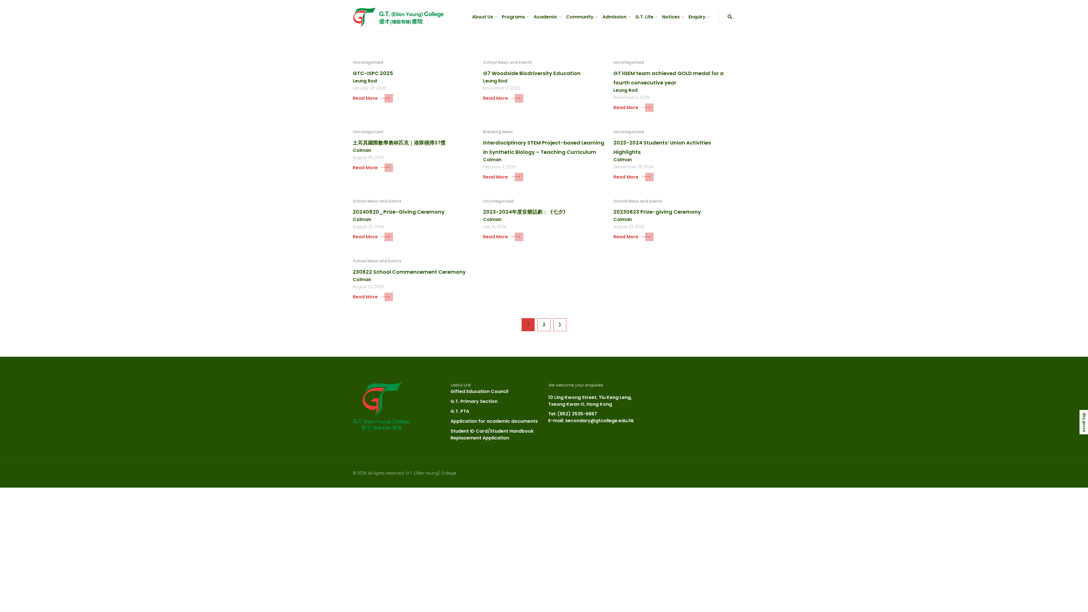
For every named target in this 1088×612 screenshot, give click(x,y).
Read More (365, 98)
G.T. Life (644, 17)
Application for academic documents (494, 421)
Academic (545, 17)
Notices (671, 17)
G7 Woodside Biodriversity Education (532, 73)
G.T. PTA (459, 411)
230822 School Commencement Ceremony (409, 271)
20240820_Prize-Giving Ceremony (399, 211)
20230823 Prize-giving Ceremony (657, 211)
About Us (482, 17)
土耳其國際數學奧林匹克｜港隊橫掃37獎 (399, 142)
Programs (513, 17)
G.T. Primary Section (474, 401)
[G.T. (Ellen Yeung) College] (398, 17)
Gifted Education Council (479, 391)
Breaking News (498, 132)
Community (580, 17)
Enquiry (697, 17)
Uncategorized (368, 62)
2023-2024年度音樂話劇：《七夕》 (525, 211)
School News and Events (507, 62)
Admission (614, 17)
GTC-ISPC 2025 (373, 73)
